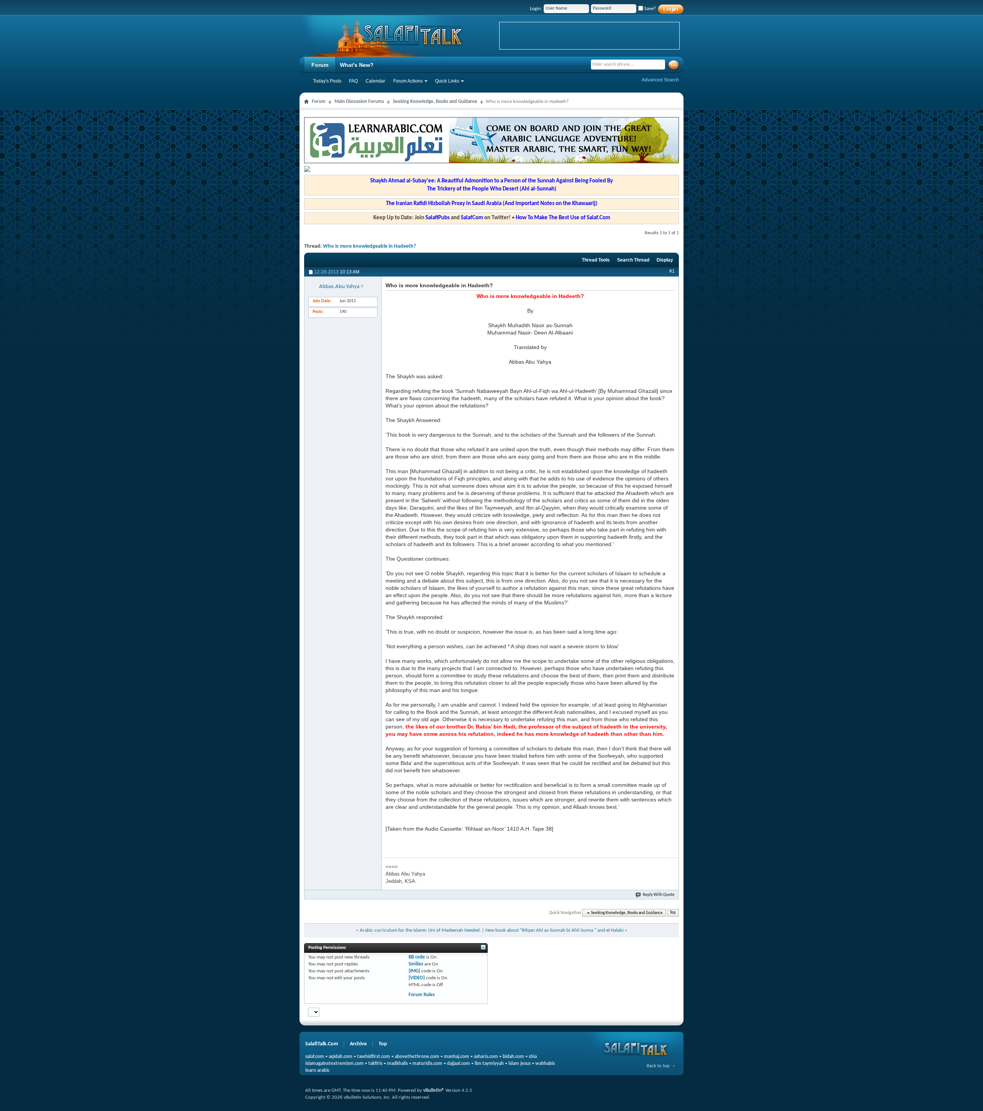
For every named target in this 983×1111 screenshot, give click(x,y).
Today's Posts (327, 81)
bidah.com (513, 1056)
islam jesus (519, 1063)
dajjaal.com (458, 1063)
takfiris (375, 1063)
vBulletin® (433, 1090)
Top (673, 913)
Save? (649, 8)
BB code (417, 957)
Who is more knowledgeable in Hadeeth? (369, 246)
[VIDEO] (417, 977)
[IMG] (414, 971)
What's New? (357, 65)
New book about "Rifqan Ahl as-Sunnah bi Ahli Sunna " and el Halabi (554, 930)
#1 (672, 271)
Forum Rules (422, 994)
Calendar (375, 81)
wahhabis (545, 1063)
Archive (358, 1044)
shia (533, 1056)
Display (665, 260)
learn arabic (317, 1070)
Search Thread (633, 260)
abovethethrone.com (417, 1056)
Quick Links (447, 81)
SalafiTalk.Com (321, 1044)
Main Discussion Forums (359, 101)
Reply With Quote (659, 895)
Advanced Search (660, 80)
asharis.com (486, 1056)
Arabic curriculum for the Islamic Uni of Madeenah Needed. (420, 930)
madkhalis (397, 1063)
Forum (319, 65)
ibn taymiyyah (489, 1063)
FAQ (353, 81)
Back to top (658, 1065)
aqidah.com (340, 1056)
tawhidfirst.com (373, 1056)
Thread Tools (596, 260)
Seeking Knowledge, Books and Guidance (435, 101)
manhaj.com (456, 1056)
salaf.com (314, 1056)
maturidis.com (427, 1063)
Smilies (416, 964)
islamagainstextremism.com (334, 1063)
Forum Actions (408, 81)
